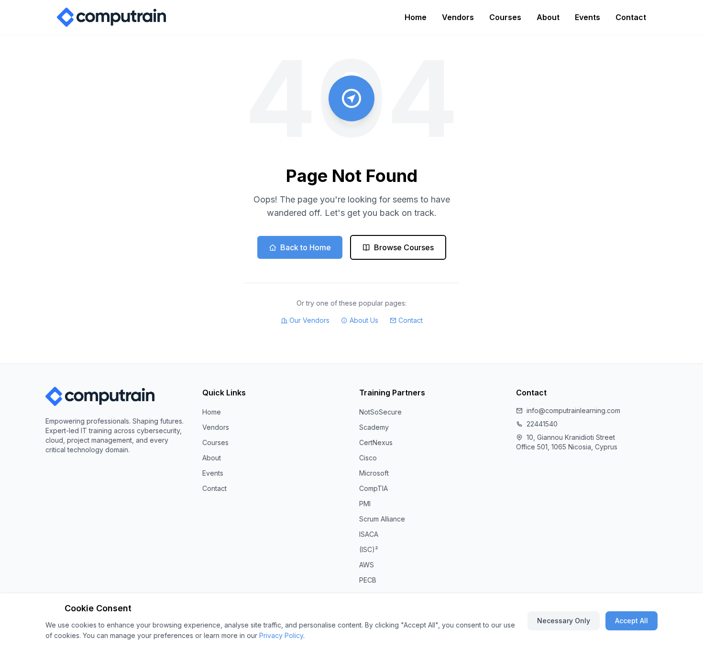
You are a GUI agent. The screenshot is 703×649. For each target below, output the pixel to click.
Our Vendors (309, 320)
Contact (630, 17)
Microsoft (374, 473)
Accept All (631, 621)
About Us (364, 320)
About (548, 17)
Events (587, 17)
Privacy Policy (281, 635)
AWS (366, 565)
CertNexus (376, 442)
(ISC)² (368, 549)
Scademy (374, 427)
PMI (365, 504)
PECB (367, 580)
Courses (505, 17)
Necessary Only (563, 621)
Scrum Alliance (382, 519)
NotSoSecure (380, 412)
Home (416, 17)
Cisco (368, 458)
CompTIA (373, 488)
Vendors (458, 17)
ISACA (368, 534)
